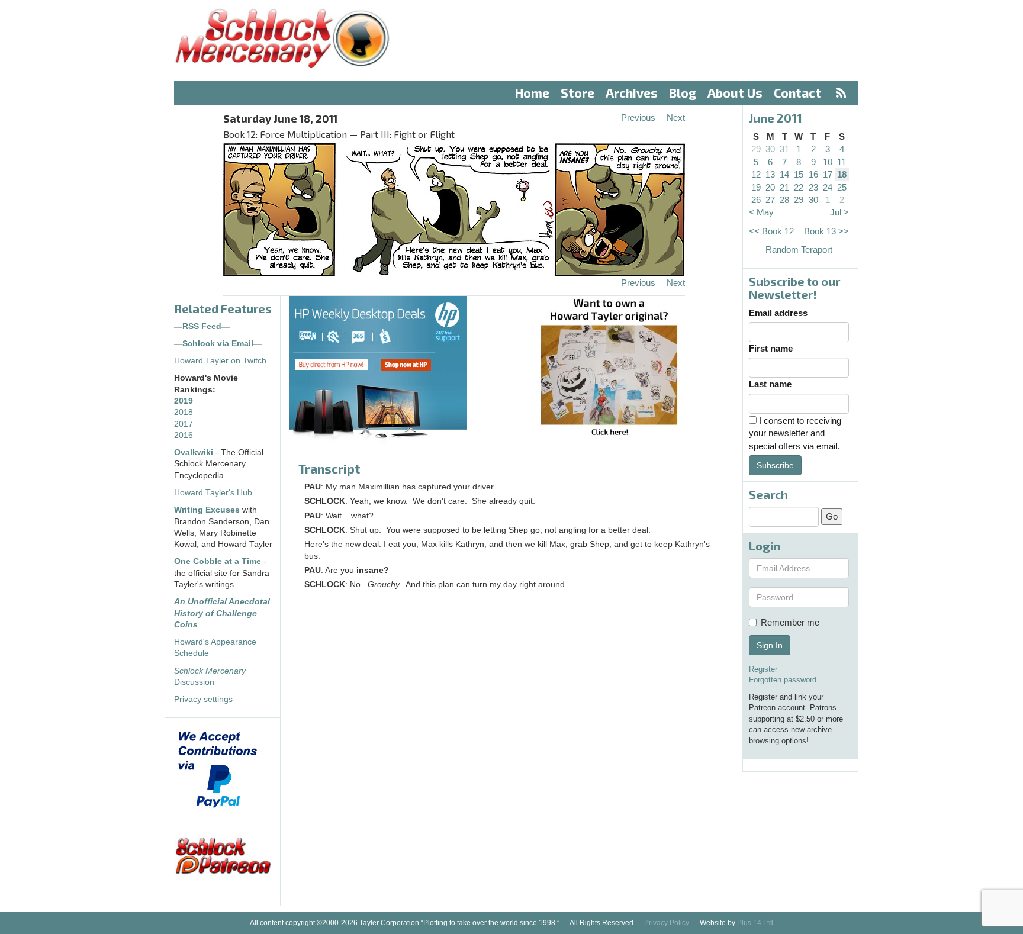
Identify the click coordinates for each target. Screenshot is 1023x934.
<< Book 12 (771, 231)
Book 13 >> (826, 231)
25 (842, 187)
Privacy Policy (666, 923)
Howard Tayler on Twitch (220, 360)
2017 (183, 424)
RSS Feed (201, 326)
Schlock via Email (217, 343)
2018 (183, 412)
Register (763, 669)
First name (771, 348)
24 (827, 187)
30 (770, 149)
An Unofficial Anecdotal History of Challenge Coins (222, 613)
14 (784, 174)
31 (784, 149)
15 (798, 174)
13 (770, 174)
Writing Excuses (207, 509)
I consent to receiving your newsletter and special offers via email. (795, 433)
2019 (183, 401)
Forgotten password (782, 679)
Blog (682, 92)
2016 (183, 435)
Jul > (839, 212)
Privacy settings (203, 699)
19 (756, 187)
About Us (735, 92)
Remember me (790, 622)
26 (756, 200)
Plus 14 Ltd (755, 923)
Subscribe (775, 465)
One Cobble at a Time (217, 561)
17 (827, 174)
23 (813, 187)
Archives (632, 92)
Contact (797, 92)
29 (756, 149)
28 (784, 200)
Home (532, 92)
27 (770, 200)
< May (761, 212)
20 (770, 187)
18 (842, 174)
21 (784, 187)
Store (577, 92)
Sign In (770, 645)
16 (813, 174)
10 (827, 162)
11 (841, 162)
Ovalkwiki (194, 452)
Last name (770, 384)
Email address (778, 313)
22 (798, 187)
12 (756, 174)
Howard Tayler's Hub (213, 492)
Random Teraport (798, 249)
